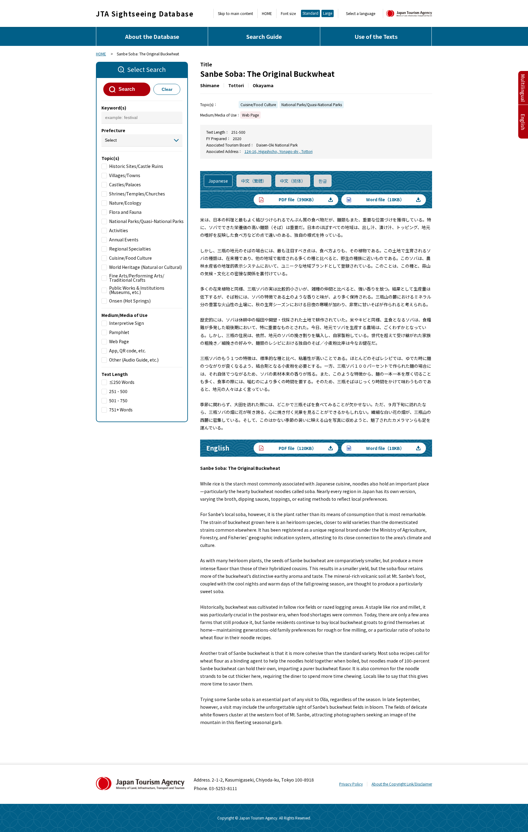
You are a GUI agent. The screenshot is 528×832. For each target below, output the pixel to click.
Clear (167, 89)
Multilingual (523, 88)
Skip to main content (235, 13)
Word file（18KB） (385, 199)
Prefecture (113, 130)
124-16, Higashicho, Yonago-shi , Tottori (278, 151)
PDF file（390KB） (297, 199)
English (523, 122)
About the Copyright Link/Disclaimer (402, 783)
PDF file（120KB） (297, 448)
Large (327, 13)
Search (127, 89)
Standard (310, 13)
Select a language (360, 13)
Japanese (218, 181)
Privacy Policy (351, 783)
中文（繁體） (254, 181)
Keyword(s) (113, 108)
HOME (267, 13)
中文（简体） (293, 181)
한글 (322, 181)
